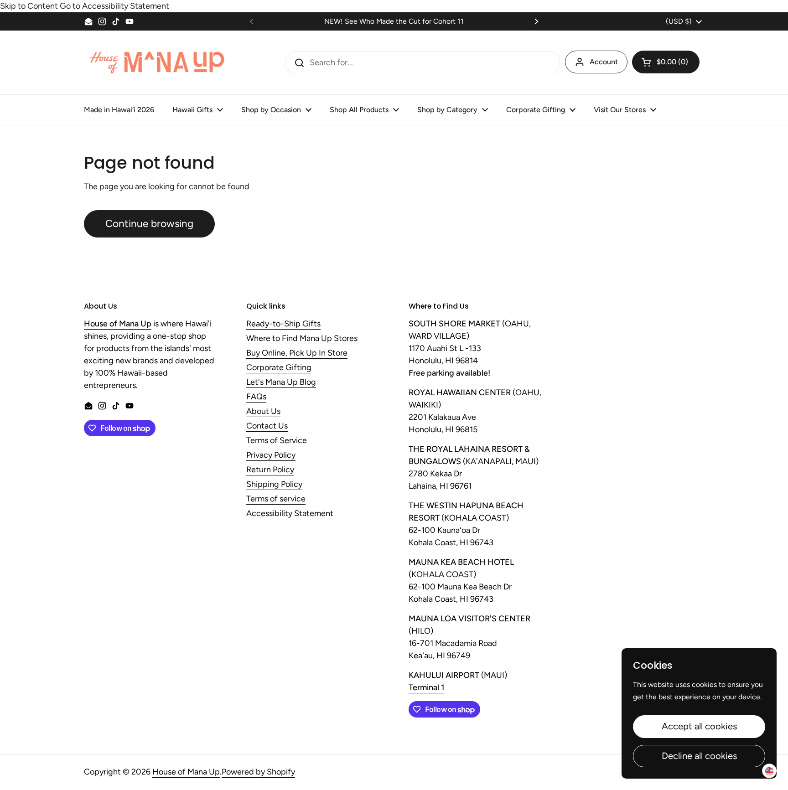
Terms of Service (276, 440)
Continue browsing (149, 223)
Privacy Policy (271, 455)
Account (604, 61)
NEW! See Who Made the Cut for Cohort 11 (394, 21)
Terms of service (276, 499)
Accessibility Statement (289, 513)
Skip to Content (29, 6)
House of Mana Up (186, 772)
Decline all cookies (699, 755)
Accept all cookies (699, 726)
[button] (666, 62)
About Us (263, 411)
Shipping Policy (274, 484)
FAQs (256, 397)
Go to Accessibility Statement (114, 6)
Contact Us (267, 426)
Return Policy (270, 470)
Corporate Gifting (278, 367)
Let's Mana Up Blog (281, 382)
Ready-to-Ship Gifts (283, 324)
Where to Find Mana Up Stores (302, 338)
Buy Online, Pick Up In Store (296, 353)
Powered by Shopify (258, 772)
